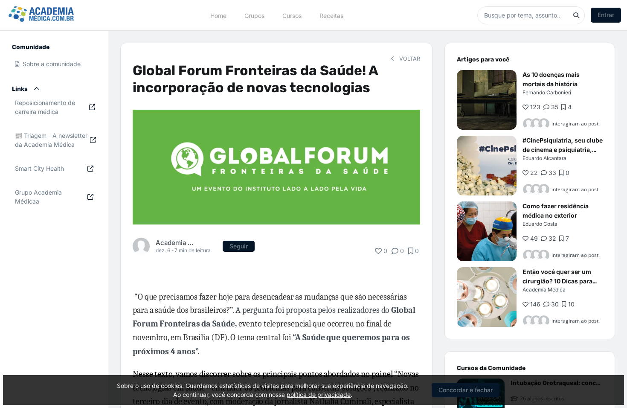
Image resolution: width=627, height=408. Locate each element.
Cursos (292, 15)
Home (218, 15)
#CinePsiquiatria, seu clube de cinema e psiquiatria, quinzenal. (562, 150)
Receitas (331, 15)
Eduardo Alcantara (544, 158)
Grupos (254, 15)
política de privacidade (319, 394)
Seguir (238, 246)
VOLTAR (409, 58)
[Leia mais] (487, 100)
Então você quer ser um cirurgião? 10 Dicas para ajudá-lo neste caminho (557, 281)
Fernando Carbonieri (546, 92)
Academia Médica (175, 243)
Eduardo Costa (539, 224)
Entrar (606, 14)
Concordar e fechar (465, 389)
